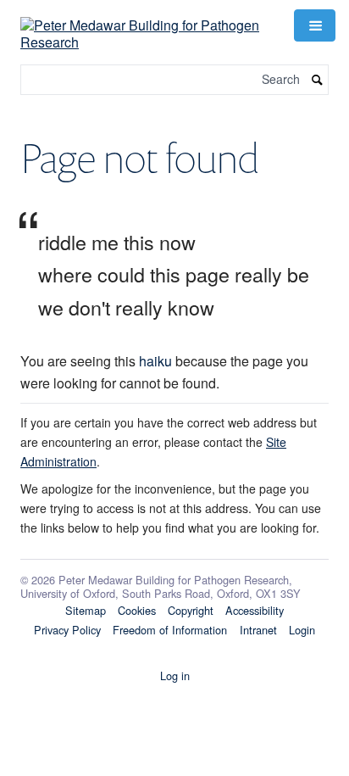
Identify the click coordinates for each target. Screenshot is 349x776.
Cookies (137, 610)
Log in (175, 675)
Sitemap (85, 610)
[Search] (317, 80)
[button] (314, 25)
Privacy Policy (67, 630)
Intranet (258, 630)
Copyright (190, 610)
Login (302, 630)
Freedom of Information (170, 630)
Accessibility (254, 610)
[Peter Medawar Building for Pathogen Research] (147, 23)
